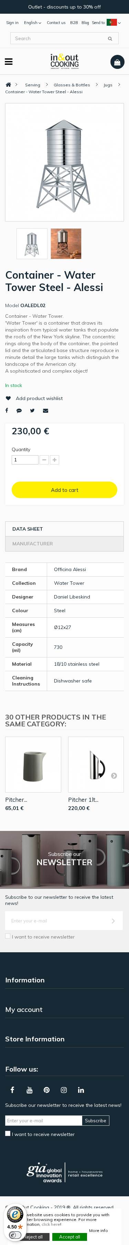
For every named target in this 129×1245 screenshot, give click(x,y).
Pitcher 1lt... (83, 799)
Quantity (21, 449)
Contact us (56, 22)
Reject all (33, 1237)
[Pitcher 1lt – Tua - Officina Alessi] (96, 765)
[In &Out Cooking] (64, 61)
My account (24, 1009)
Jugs (108, 84)
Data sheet (27, 529)
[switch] (15, 1235)
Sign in (12, 22)
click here (51, 1224)
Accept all (69, 1237)
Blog (85, 22)
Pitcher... (16, 799)
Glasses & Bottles (72, 84)
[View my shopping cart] (117, 62)
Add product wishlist (39, 398)
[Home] (8, 85)
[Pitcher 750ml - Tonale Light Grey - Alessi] (33, 765)
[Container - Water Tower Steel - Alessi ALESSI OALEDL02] (32, 244)
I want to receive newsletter (43, 937)
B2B (74, 22)
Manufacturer (32, 544)
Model (12, 305)
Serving (32, 84)
